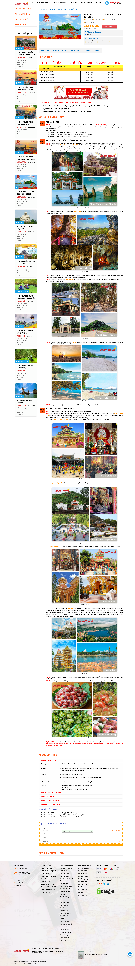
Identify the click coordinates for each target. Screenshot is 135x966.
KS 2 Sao (89, 34)
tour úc (80, 892)
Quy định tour (76, 50)
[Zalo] (107, 884)
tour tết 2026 (45, 873)
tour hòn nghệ (64, 935)
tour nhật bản (83, 881)
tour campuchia (83, 868)
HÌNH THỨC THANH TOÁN (51, 804)
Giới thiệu (45, 50)
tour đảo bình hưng (66, 886)
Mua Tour (81, 845)
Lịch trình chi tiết (60, 50)
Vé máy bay (19, 882)
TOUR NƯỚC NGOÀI (60, 3)
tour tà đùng (64, 910)
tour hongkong (83, 879)
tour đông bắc (64, 916)
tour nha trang (65, 892)
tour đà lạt (63, 871)
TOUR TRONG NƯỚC (43, 3)
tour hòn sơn (64, 921)
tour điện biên (64, 937)
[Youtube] (100, 883)
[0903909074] (130, 954)
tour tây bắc (64, 919)
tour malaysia (82, 873)
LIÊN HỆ (98, 3)
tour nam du (64, 905)
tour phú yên (64, 894)
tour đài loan (82, 884)
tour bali (81, 887)
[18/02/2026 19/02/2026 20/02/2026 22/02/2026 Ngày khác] (77, 831)
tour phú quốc (64, 876)
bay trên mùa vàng (47, 884)
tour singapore (83, 871)
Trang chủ (42, 9)
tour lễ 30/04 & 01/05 (48, 887)
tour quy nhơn (64, 908)
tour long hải (64, 940)
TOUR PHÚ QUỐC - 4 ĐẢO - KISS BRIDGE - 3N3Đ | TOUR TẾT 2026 (26, 159)
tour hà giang (64, 902)
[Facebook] (97, 884)
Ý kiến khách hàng (93, 50)
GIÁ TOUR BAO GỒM (49, 760)
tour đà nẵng (64, 897)
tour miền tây (64, 929)
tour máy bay (45, 892)
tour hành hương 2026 (49, 871)
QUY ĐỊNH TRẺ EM (48, 796)
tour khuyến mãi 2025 (48, 876)
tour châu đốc (64, 873)
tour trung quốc (83, 895)
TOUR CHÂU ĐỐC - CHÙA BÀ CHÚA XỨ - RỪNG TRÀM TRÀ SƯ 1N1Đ (26, 54)
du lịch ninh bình (65, 932)
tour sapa (63, 900)
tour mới (44, 879)
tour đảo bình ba (65, 889)
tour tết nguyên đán (48, 890)
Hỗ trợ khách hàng (21, 865)
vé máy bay (74, 3)
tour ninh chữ (64, 883)
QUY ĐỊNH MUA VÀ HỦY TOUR (52, 801)
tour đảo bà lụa (65, 927)
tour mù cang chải (66, 924)
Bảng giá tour (20, 880)
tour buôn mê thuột (66, 868)
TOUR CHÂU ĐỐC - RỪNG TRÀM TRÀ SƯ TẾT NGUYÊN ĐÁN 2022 (26, 298)
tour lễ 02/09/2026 (47, 868)
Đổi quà (18, 888)
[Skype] (104, 883)
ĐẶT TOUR (109, 27)
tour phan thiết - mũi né (67, 880)
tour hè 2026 (45, 881)
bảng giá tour (86, 3)
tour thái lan (82, 890)
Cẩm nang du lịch (21, 885)
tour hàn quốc (83, 876)
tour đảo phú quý (65, 913)
